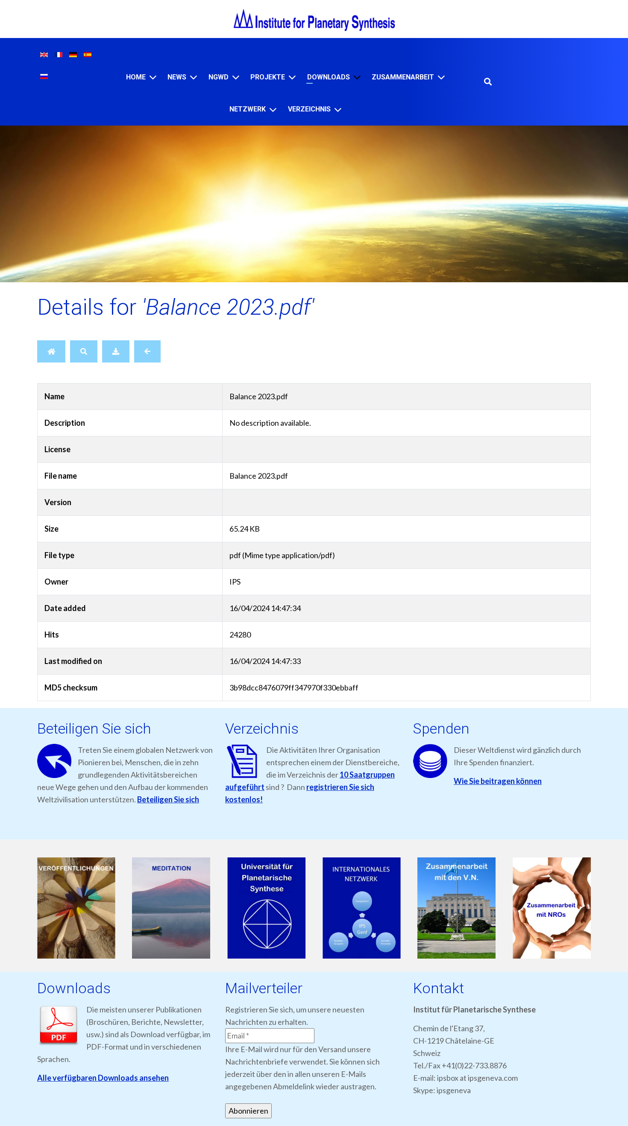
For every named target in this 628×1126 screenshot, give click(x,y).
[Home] (153, 77)
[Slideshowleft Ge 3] (283, 908)
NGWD (218, 77)
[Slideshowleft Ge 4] (378, 908)
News (176, 77)
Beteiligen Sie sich (168, 799)
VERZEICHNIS (309, 109)
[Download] (115, 351)
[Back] (147, 351)
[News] (193, 77)
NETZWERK (247, 109)
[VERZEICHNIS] (338, 109)
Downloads (328, 77)
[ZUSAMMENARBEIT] (441, 77)
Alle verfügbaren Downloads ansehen (103, 1077)
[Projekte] (292, 77)
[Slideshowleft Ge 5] (473, 908)
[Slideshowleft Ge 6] (568, 908)
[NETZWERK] (273, 109)
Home (136, 77)
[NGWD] (236, 77)
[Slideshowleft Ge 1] (92, 908)
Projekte (267, 77)
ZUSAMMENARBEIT (403, 77)
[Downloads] (357, 77)
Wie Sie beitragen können (498, 781)
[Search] (83, 351)
